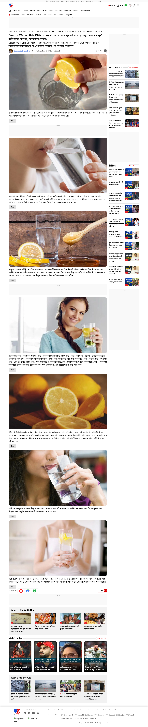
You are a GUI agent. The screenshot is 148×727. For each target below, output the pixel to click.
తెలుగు (62, 1)
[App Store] (34, 720)
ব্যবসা (51, 11)
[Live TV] (129, 5)
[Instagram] (33, 713)
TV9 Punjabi (120, 715)
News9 (52, 1)
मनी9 (93, 1)
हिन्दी (47, 1)
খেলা (38, 11)
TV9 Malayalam (66, 719)
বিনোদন (44, 11)
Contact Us (52, 710)
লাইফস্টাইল (67, 11)
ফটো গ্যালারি (30, 15)
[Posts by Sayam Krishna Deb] (11, 51)
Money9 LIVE (94, 719)
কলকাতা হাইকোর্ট (47, 15)
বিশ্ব (60, 11)
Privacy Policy (102, 710)
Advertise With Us (72, 710)
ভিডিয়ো (112, 166)
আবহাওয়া (38, 15)
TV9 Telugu (89, 715)
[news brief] (111, 5)
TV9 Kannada (99, 715)
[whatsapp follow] (34, 591)
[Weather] (118, 5)
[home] (10, 11)
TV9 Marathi (79, 715)
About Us (60, 710)
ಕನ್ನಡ (57, 1)
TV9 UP (76, 719)
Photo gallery (23, 31)
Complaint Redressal (88, 710)
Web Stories (15, 638)
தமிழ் (82, 1)
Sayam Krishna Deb (22, 51)
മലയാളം (88, 1)
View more (101, 638)
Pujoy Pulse (69, 15)
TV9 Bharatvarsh (67, 715)
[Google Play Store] (20, 720)
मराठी (67, 1)
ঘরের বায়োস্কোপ (58, 15)
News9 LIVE (84, 719)
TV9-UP (98, 1)
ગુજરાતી (72, 1)
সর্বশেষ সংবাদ (115, 67)
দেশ (56, 11)
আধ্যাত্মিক (76, 11)
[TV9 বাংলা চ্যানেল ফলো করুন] (125, 5)
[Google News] (27, 591)
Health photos (34, 31)
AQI (121, 5)
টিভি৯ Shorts (15, 15)
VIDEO (23, 15)
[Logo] (11, 5)
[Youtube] (21, 591)
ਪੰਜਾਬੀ (77, 1)
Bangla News (13, 31)
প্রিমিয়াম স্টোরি (85, 11)
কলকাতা (25, 11)
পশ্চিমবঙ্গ (32, 11)
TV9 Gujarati (110, 715)
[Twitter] (29, 713)
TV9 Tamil (130, 715)
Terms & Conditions (116, 710)
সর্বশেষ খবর (16, 11)
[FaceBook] (25, 713)
